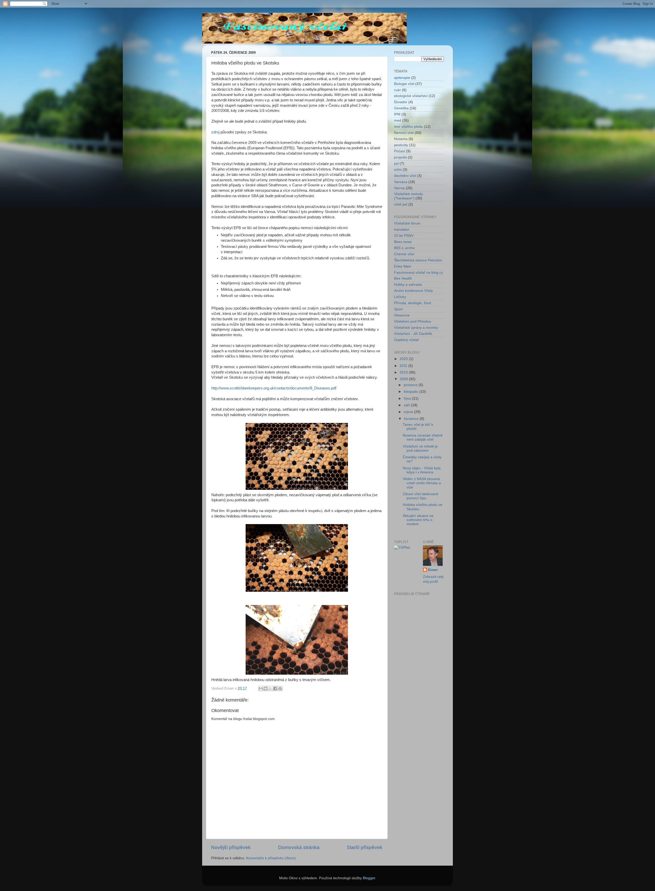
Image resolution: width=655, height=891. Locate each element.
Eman (433, 570)
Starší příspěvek (365, 847)
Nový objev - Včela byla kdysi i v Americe (422, 470)
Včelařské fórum (407, 223)
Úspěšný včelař (406, 340)
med (397, 120)
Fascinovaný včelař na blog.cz (418, 272)
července (412, 419)
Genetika (401, 108)
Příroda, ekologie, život (412, 303)
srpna (409, 412)
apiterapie (402, 78)
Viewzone (402, 315)
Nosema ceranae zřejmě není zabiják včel (423, 437)
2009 (404, 379)
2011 (404, 366)
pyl (396, 163)
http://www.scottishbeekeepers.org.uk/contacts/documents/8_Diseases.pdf (273, 388)
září (407, 405)
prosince (411, 385)
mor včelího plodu (408, 127)
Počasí (399, 151)
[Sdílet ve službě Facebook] (275, 688)
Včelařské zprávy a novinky (416, 328)
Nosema (401, 139)
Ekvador (400, 102)
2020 (404, 359)
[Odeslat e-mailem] (260, 688)
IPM (397, 114)
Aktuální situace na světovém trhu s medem (418, 520)
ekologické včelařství (411, 96)
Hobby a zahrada (408, 285)
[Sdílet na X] (270, 688)
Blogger (369, 878)
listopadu (411, 392)
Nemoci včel (404, 133)
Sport (398, 309)
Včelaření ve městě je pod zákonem (420, 448)
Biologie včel (404, 84)
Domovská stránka (299, 847)
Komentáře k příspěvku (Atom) (271, 858)
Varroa (399, 188)
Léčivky (400, 297)
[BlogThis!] (265, 688)
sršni (398, 170)
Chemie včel (404, 254)
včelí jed (400, 204)
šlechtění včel (405, 176)
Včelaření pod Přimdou (412, 321)
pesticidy (401, 145)
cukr (397, 90)
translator (401, 229)
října (408, 398)
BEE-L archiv (404, 248)
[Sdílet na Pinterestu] (280, 688)
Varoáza (400, 182)
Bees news (403, 242)
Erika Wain (402, 266)
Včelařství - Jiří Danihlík (413, 334)
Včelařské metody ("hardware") (408, 196)
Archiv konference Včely (413, 291)
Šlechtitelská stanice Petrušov (418, 260)
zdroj (215, 132)
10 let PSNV (403, 236)
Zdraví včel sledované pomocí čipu (420, 496)
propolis (400, 157)
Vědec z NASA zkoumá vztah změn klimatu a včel (422, 483)
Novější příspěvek (231, 847)
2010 (404, 372)
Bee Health (403, 278)
